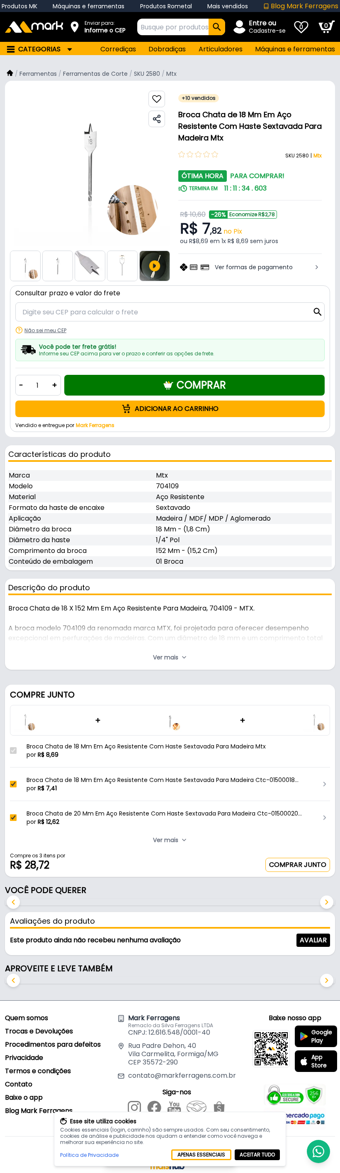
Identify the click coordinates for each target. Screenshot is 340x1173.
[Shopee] (219, 1108)
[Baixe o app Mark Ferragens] (271, 1048)
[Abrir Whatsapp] (318, 1151)
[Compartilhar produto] (156, 119)
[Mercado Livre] (196, 1109)
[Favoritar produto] (156, 99)
